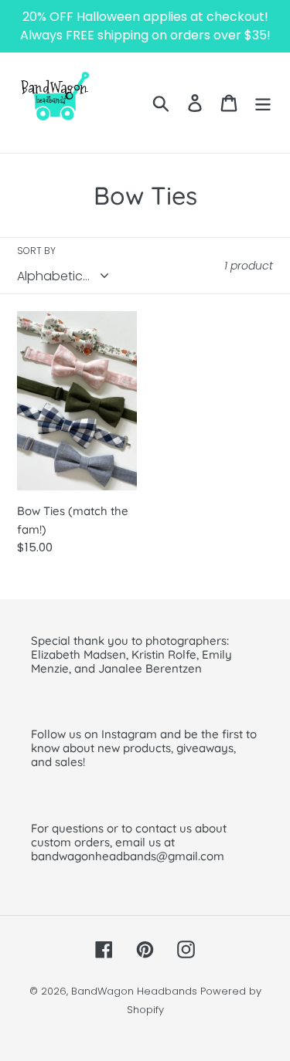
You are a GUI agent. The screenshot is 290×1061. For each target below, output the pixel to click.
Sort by (36, 250)
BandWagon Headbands (134, 991)
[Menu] (263, 103)
